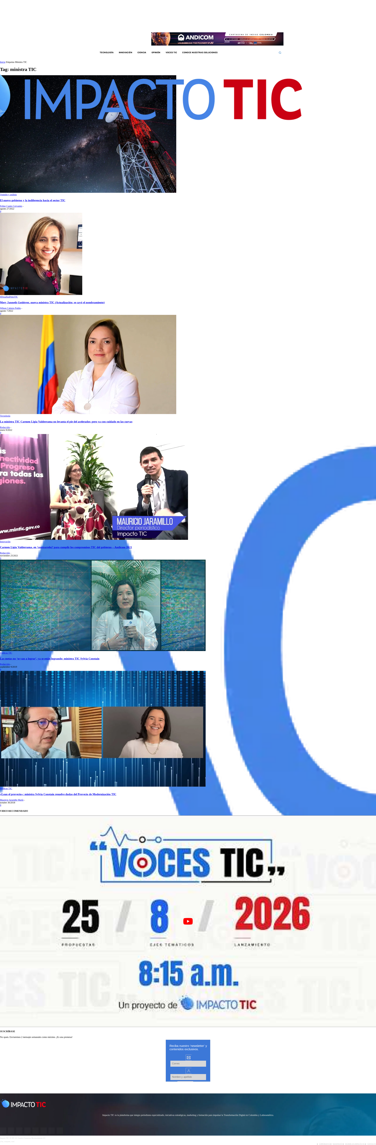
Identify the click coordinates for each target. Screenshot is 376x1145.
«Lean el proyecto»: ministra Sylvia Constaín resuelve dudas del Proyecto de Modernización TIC (58, 794)
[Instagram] (250, 26)
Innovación (5, 541)
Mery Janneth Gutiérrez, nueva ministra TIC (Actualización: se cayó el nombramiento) (52, 302)
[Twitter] (258, 26)
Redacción (5, 427)
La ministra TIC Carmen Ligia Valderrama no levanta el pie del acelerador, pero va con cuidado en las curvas (66, 421)
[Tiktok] (266, 26)
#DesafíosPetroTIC (9, 297)
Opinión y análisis (8, 194)
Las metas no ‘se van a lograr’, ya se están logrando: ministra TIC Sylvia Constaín (49, 658)
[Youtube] (262, 26)
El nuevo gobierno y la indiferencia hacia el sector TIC (32, 200)
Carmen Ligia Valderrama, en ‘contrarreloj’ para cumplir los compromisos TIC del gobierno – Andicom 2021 (66, 547)
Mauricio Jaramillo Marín (12, 800)
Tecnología (5, 416)
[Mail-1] (270, 26)
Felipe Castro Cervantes (11, 206)
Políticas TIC (6, 653)
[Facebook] (247, 26)
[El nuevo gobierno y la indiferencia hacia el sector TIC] (88, 192)
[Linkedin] (254, 26)
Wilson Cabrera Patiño (10, 308)
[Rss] (274, 26)
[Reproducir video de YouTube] (188, 921)
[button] (279, 52)
